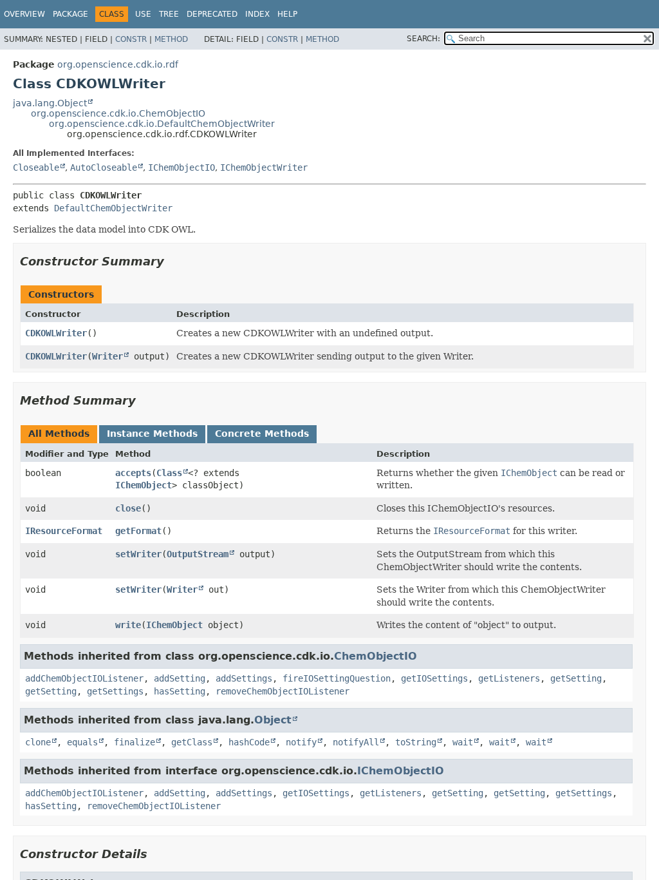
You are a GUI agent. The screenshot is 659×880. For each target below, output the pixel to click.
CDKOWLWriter (56, 333)
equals (82, 742)
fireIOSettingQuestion (337, 678)
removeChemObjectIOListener (282, 691)
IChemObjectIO (181, 167)
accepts (133, 473)
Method (171, 39)
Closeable (36, 167)
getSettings (115, 691)
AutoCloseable (103, 167)
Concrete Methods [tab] (262, 433)
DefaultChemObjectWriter (113, 208)
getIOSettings (434, 678)
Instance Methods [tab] (152, 433)
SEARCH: (423, 38)
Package (70, 14)
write (128, 625)
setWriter (138, 554)
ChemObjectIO (375, 656)
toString (415, 742)
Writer (107, 356)
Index (257, 14)
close (128, 508)
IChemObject (143, 485)
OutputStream (197, 554)
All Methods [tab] (58, 433)
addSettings (244, 678)
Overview (24, 14)
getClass (191, 742)
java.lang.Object (50, 103)
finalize (134, 742)
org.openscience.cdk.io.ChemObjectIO (118, 113)
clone (38, 742)
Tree (169, 14)
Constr (131, 39)
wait (462, 742)
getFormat (138, 531)
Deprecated (212, 14)
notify (301, 742)
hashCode (249, 742)
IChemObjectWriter (264, 167)
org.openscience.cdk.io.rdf (117, 64)
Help (287, 14)
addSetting (179, 678)
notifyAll (356, 742)
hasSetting (179, 691)
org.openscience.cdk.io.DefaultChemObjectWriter (162, 124)
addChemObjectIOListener (84, 678)
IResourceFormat (63, 531)
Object (273, 720)
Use (143, 14)
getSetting (576, 678)
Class (169, 473)
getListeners (509, 678)
